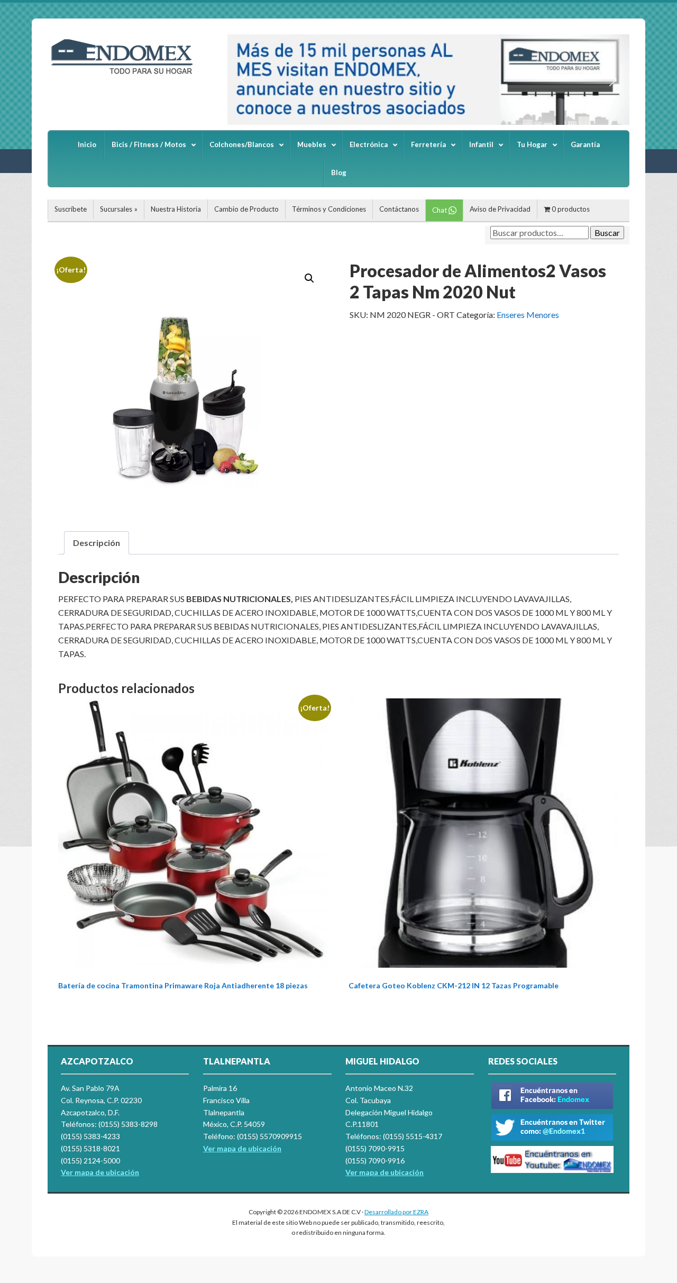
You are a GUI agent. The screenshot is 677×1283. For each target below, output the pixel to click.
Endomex (127, 74)
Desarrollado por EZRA (396, 1212)
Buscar (607, 233)
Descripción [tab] (96, 543)
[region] (428, 79)
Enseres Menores (528, 315)
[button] (243, 79)
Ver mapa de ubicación (242, 1148)
